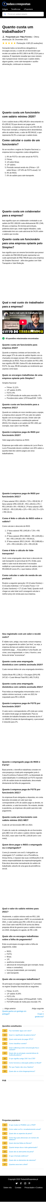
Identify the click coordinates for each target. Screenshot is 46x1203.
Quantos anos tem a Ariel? (18, 1164)
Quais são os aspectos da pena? (20, 1133)
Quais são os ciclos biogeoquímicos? (22, 1071)
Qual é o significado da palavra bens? (22, 1035)
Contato (18, 1188)
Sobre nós (7, 1188)
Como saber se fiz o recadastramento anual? (25, 1129)
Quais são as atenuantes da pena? (21, 1152)
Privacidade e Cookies (34, 1188)
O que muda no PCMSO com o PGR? (22, 1125)
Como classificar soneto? (18, 1043)
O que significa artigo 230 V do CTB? (22, 1058)
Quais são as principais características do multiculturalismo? (23, 1054)
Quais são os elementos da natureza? (22, 1160)
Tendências (15, 9)
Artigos (5, 9)
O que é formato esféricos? (18, 1156)
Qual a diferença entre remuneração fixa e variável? (24, 1048)
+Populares (28, 9)
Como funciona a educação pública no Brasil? (25, 1063)
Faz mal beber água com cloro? (20, 1031)
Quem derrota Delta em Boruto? (20, 1143)
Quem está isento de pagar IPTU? (21, 1039)
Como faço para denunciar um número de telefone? (24, 1138)
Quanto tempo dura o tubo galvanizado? (23, 1147)
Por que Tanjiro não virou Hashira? (21, 1067)
